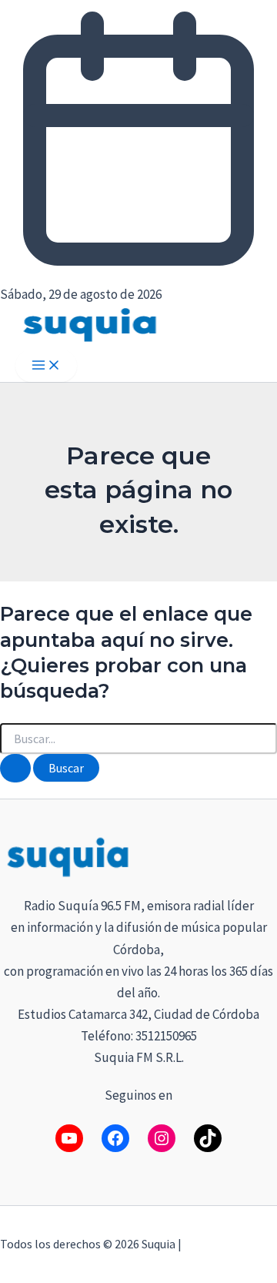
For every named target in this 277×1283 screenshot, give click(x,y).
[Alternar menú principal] (46, 366)
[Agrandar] (257, 854)
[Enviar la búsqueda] (15, 768)
